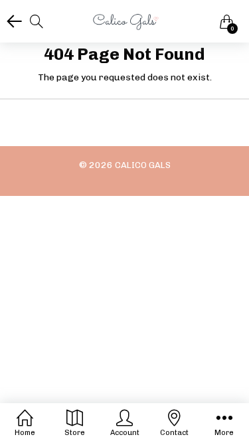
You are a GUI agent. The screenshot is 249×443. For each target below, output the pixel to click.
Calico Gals (143, 165)
